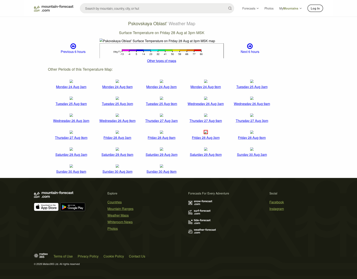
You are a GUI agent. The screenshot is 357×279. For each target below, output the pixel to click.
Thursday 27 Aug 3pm (252, 120)
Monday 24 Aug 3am (71, 86)
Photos (269, 8)
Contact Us (137, 256)
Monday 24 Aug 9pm (205, 86)
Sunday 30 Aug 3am (252, 154)
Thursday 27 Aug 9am (205, 120)
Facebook (276, 202)
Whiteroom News (120, 221)
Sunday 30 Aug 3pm (117, 171)
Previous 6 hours (73, 51)
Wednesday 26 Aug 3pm (71, 120)
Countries (114, 202)
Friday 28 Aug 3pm (206, 137)
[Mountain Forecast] (53, 8)
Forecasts (248, 8)
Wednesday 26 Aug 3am (206, 103)
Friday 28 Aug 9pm (252, 137)
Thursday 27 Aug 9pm (71, 137)
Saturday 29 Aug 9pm (206, 154)
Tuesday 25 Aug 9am (71, 103)
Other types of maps (161, 60)
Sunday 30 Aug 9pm (161, 171)
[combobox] (157, 8)
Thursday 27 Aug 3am (161, 120)
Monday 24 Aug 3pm (161, 86)
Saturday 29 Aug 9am (117, 154)
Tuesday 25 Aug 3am (252, 86)
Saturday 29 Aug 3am (71, 154)
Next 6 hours (250, 51)
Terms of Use (63, 256)
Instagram (276, 208)
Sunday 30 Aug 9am (71, 171)
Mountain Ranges (120, 208)
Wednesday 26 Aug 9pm (117, 120)
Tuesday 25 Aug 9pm (161, 103)
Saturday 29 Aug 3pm (161, 154)
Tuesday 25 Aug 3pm (117, 103)
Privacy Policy (88, 256)
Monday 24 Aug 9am (117, 86)
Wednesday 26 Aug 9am (252, 103)
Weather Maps (118, 215)
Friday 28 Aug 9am (161, 137)
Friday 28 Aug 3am (117, 137)
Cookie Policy (114, 256)
